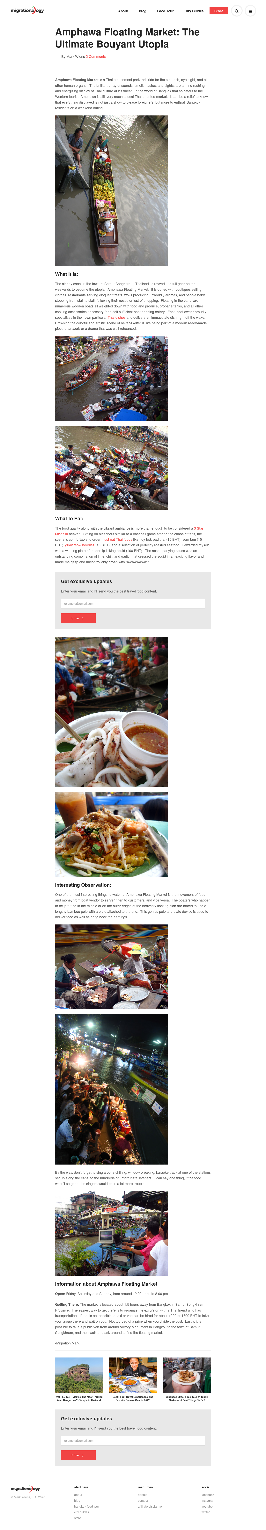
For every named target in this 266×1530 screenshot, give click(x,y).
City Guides (194, 11)
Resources (145, 1487)
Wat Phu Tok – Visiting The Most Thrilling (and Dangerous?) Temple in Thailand (79, 1398)
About (123, 11)
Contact (143, 1500)
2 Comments (96, 56)
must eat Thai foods (116, 539)
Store (218, 11)
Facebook (208, 1494)
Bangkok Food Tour (86, 1506)
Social (206, 1487)
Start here (81, 1487)
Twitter (206, 1512)
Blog (142, 11)
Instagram (208, 1500)
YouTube (207, 1506)
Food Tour (165, 11)
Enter (75, 618)
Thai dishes (117, 317)
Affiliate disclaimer (150, 1506)
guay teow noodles (79, 544)
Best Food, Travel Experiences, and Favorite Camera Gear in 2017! (133, 1398)
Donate (142, 1494)
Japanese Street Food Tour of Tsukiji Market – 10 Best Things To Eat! (187, 1398)
